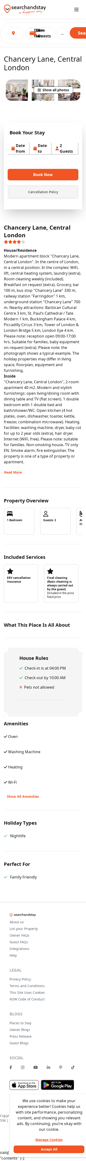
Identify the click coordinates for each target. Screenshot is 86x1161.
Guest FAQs (19, 942)
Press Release (21, 1036)
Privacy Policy (20, 979)
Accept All (49, 1149)
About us (17, 922)
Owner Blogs (20, 1029)
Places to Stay (20, 1023)
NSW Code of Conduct (27, 999)
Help (13, 955)
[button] (42, 33)
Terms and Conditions (27, 986)
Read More (13, 472)
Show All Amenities (23, 796)
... (62, 33)
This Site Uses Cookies (27, 992)
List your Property (24, 928)
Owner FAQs (19, 935)
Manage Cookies (49, 1139)
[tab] (43, 192)
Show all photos (56, 90)
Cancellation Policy (43, 192)
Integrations (19, 948)
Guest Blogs (19, 1043)
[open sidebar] (76, 9)
